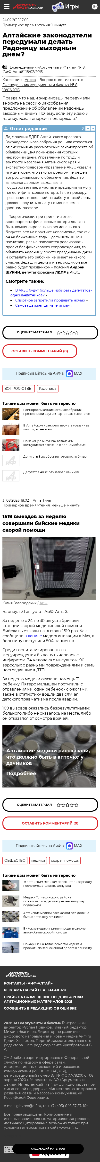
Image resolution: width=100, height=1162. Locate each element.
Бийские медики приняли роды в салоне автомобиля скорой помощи (54, 930)
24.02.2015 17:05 (15, 20)
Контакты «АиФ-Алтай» (28, 983)
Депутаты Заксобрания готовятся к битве (54, 456)
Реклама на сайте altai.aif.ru (35, 990)
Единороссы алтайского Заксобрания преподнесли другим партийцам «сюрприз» (56, 412)
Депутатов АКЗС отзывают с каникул (51, 472)
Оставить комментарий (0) (39, 351)
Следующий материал (48, 1148)
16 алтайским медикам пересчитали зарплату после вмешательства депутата (57, 883)
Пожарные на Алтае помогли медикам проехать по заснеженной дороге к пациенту (57, 946)
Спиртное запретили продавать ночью (50, 300)
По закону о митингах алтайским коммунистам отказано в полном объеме (54, 443)
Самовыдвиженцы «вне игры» (42, 305)
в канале (33, 636)
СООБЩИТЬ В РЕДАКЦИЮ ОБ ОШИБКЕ (40, 1008)
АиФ (44, 603)
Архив (30, 80)
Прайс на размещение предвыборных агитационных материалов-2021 (43, 999)
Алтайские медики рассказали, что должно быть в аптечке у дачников (48, 757)
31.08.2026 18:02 (15, 500)
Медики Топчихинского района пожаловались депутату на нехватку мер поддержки (54, 901)
